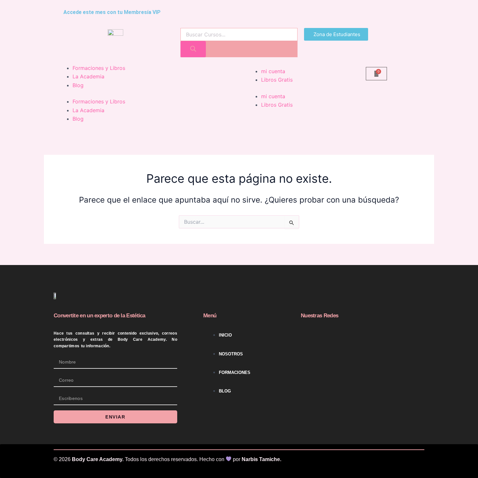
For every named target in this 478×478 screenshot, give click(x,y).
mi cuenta (273, 71)
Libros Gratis (277, 79)
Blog (78, 85)
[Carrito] (376, 73)
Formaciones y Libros (99, 68)
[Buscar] (193, 49)
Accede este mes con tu (112, 12)
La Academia (88, 76)
